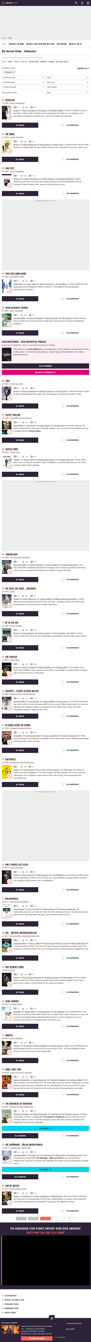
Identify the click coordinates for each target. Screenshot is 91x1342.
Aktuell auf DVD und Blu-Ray (40, 44)
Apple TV (24, 61)
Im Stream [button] (20, 125)
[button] (70, 125)
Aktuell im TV (75, 44)
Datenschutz (50, 1323)
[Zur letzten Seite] (69, 1218)
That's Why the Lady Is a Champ (45, 1232)
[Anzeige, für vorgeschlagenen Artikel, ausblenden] (52, 1318)
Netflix (17, 61)
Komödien (43, 61)
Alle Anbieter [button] (20, 1135)
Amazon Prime (34, 61)
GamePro (49, 1329)
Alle (4, 44)
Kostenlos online (62, 61)
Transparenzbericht (74, 1323)
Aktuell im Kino (16, 44)
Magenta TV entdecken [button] (44, 372)
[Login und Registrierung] (82, 3)
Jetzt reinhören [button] (45, 366)
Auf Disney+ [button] (44, 1128)
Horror (51, 61)
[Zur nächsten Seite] (57, 1218)
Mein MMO (70, 1329)
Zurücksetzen (82, 68)
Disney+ (10, 61)
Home (4, 38)
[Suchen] (76, 3)
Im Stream (61, 44)
